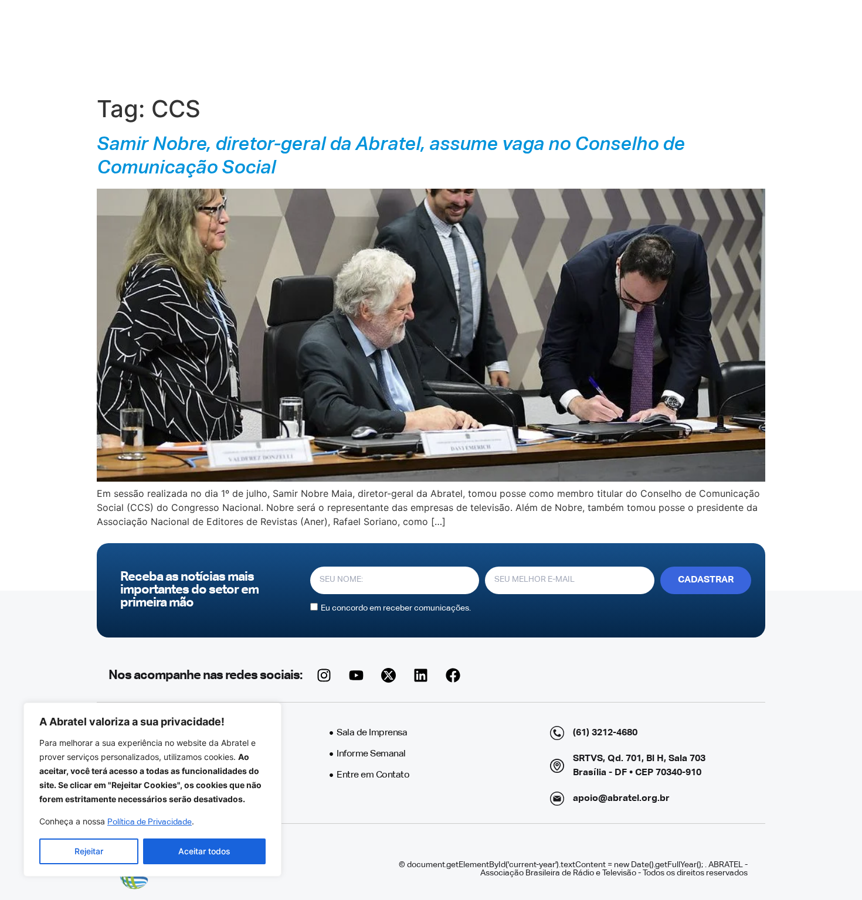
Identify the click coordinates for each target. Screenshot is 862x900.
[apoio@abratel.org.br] (557, 799)
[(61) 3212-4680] (557, 733)
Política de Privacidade (149, 822)
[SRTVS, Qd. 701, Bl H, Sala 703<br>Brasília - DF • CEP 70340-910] (557, 766)
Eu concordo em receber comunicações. (396, 608)
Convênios (522, 45)
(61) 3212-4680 (605, 733)
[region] (152, 790)
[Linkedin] (420, 675)
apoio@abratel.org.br (621, 798)
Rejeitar (88, 851)
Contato (574, 45)
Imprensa (387, 45)
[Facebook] (452, 675)
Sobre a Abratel (305, 45)
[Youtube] (356, 675)
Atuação (453, 45)
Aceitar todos (204, 851)
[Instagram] (323, 675)
